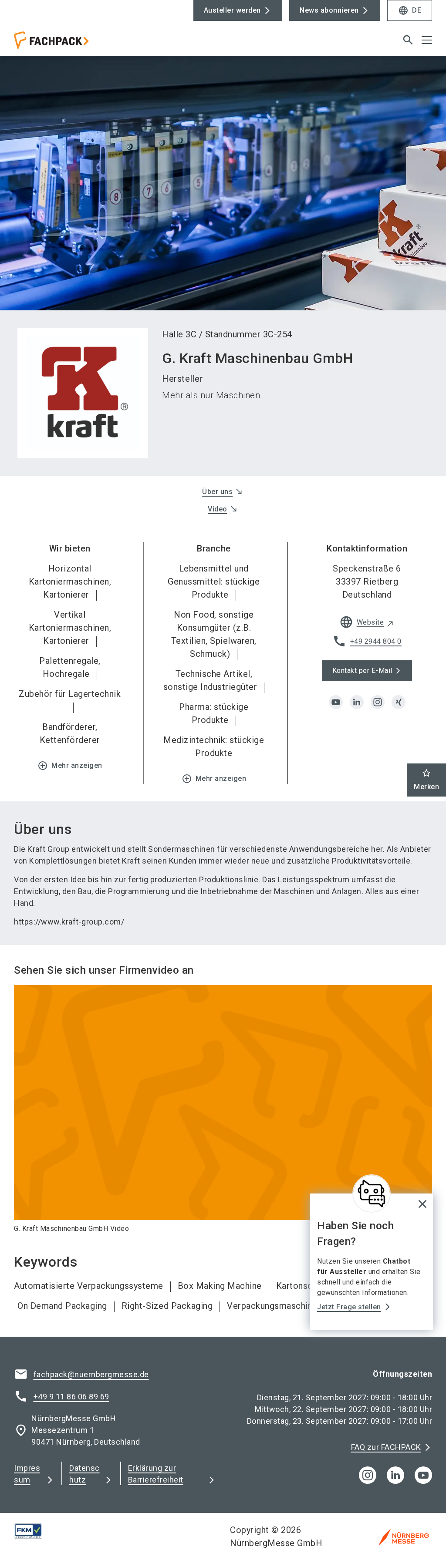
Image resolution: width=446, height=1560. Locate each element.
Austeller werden (232, 10)
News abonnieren (329, 10)
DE (409, 10)
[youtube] (336, 702)
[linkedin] (357, 702)
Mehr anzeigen (69, 765)
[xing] (398, 702)
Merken (426, 779)
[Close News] (371, 1193)
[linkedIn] (395, 1475)
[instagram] (378, 702)
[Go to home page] (115, 43)
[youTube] (423, 1475)
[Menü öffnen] (427, 40)
